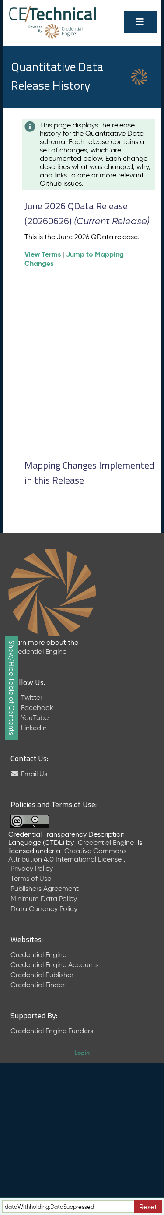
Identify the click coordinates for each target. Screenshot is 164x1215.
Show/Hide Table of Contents (11, 687)
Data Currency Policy (43, 908)
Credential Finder (37, 985)
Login (82, 1053)
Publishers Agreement (44, 888)
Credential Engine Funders (51, 1031)
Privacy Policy (31, 868)
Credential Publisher (41, 975)
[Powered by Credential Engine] (53, 31)
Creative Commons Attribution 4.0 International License (67, 855)
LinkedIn (33, 728)
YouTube (34, 717)
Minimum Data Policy (43, 898)
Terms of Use (30, 878)
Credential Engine (38, 651)
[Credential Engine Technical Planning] (53, 14)
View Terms (42, 254)
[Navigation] (140, 22)
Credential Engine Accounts (54, 965)
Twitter (30, 697)
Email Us (33, 774)
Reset (148, 1207)
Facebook (36, 707)
